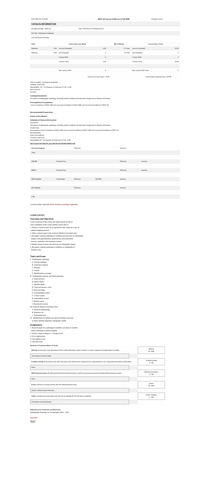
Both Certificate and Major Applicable (64, 204)
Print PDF (33, 418)
